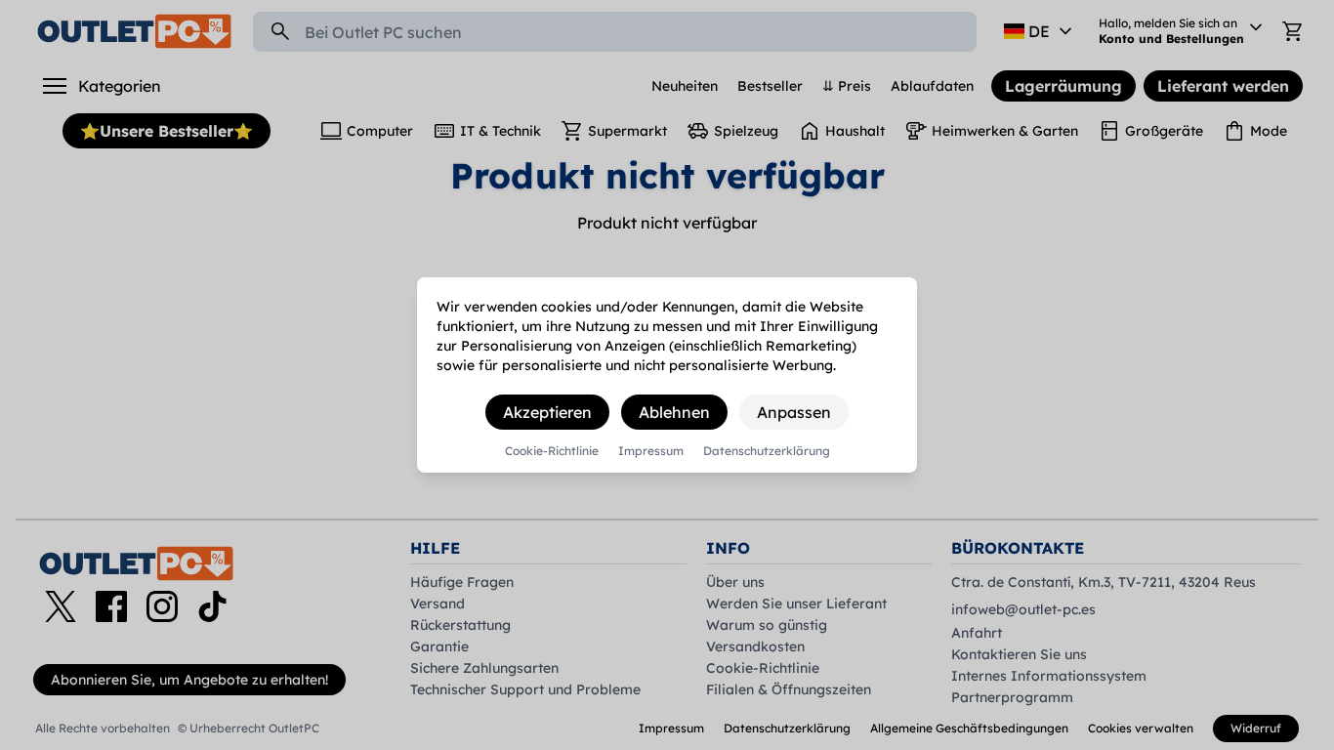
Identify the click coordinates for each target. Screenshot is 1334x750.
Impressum (651, 451)
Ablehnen (674, 412)
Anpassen (794, 412)
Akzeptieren (547, 412)
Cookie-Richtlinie (552, 451)
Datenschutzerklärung (766, 451)
